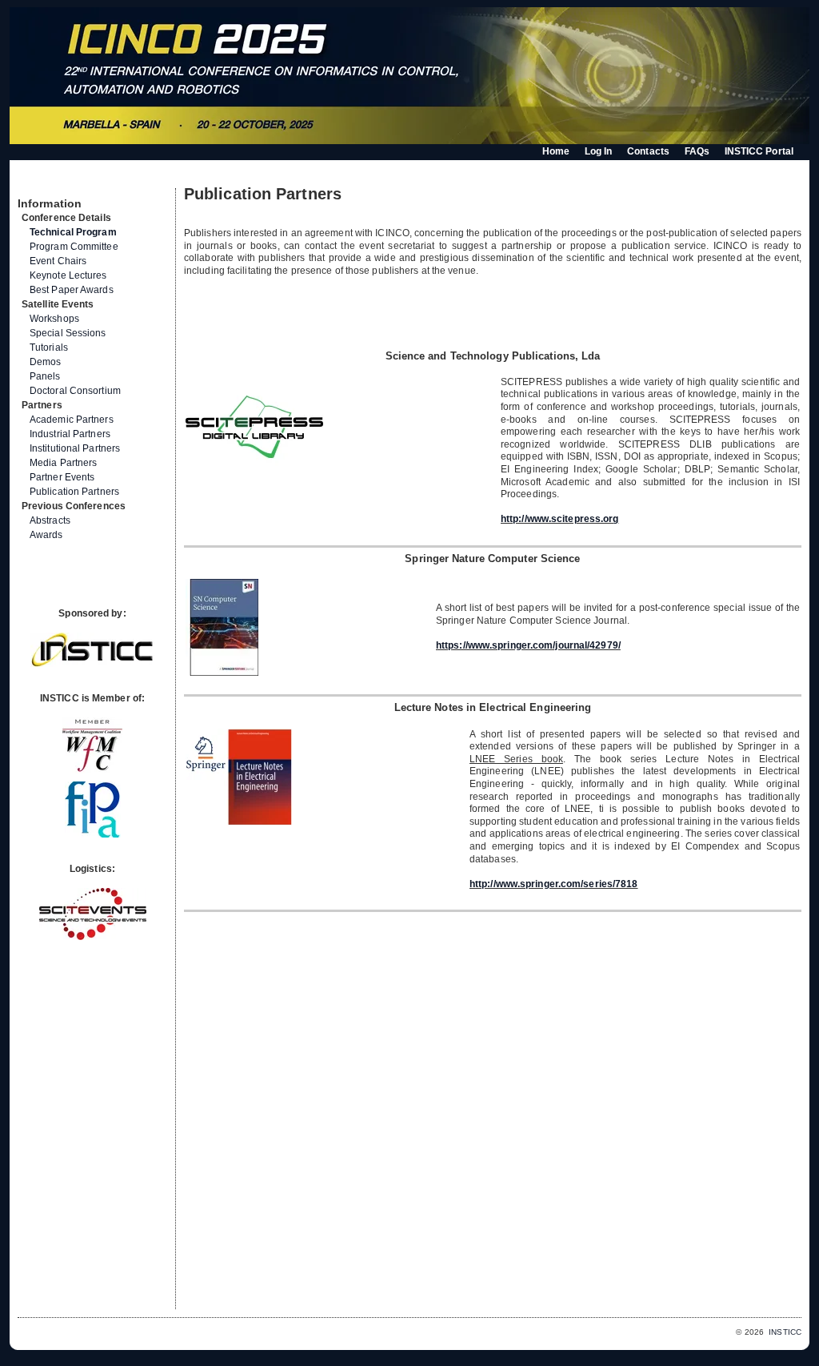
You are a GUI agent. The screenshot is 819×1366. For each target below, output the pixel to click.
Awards (46, 534)
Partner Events (62, 477)
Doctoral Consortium (75, 390)
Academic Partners (72, 419)
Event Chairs (58, 261)
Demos (46, 362)
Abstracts (50, 520)
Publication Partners (74, 491)
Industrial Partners (70, 434)
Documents (35, 181)
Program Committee (74, 246)
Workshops (54, 318)
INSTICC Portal (759, 151)
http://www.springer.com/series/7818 (553, 884)
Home (555, 151)
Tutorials (49, 347)
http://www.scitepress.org (560, 518)
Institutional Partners (75, 448)
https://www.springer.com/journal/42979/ (528, 645)
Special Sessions (68, 333)
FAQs (697, 151)
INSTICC (785, 1332)
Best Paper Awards (72, 289)
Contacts (648, 151)
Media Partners (63, 462)
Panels (45, 376)
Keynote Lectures (68, 275)
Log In (599, 151)
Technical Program (73, 232)
